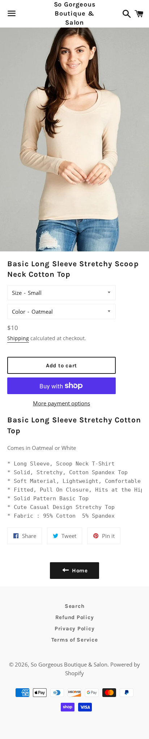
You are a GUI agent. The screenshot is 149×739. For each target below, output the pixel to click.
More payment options (61, 403)
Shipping (18, 338)
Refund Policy (74, 617)
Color (18, 311)
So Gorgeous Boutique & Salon (74, 13)
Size (17, 292)
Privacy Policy (75, 628)
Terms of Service (74, 639)
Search (75, 606)
